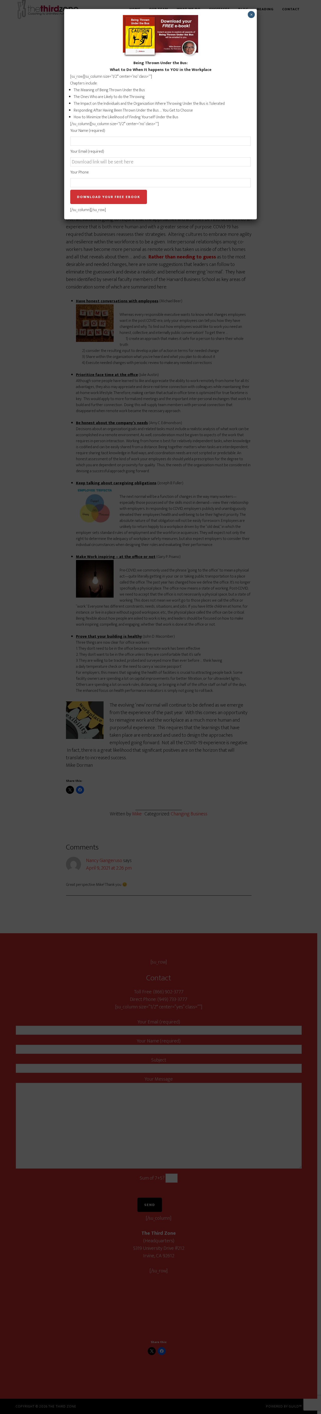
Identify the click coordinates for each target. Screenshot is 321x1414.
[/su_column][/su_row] (147, 136)
